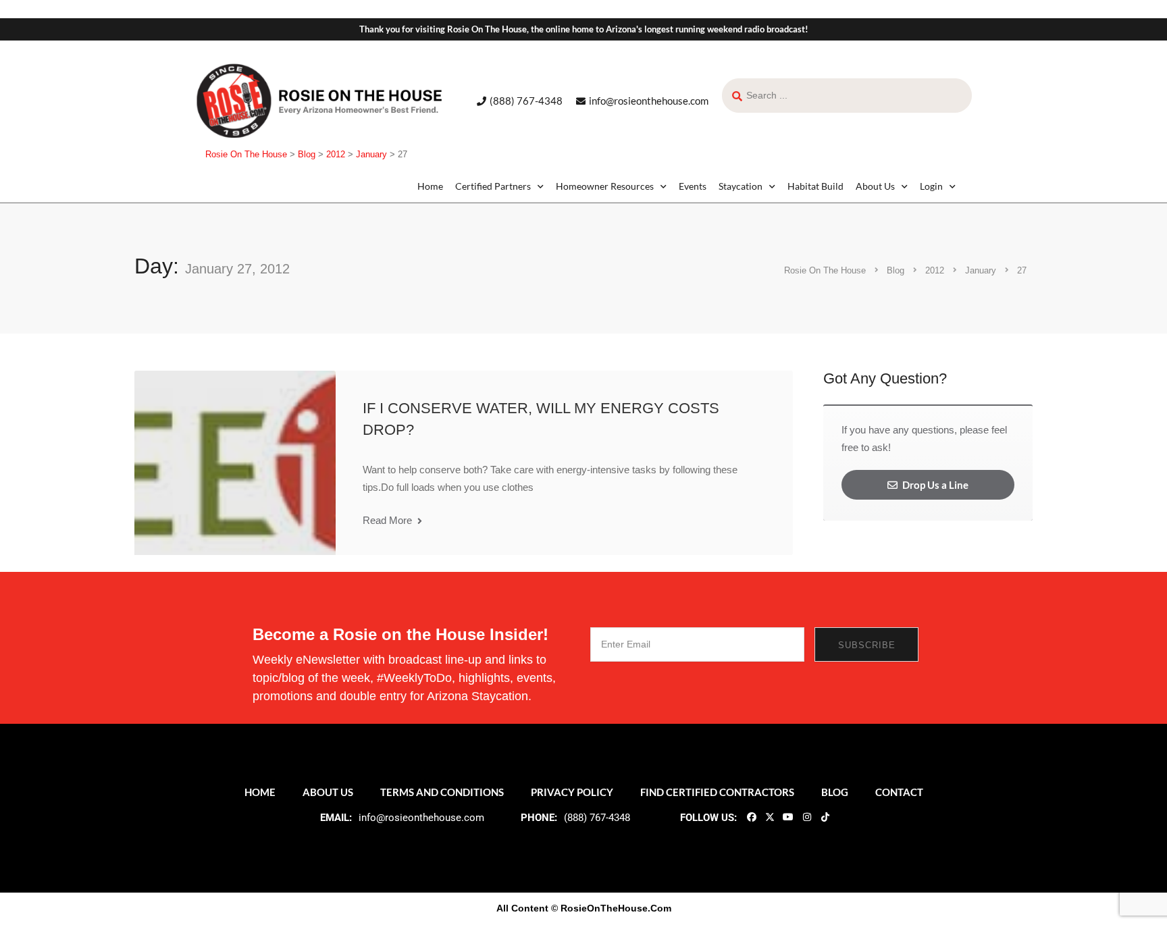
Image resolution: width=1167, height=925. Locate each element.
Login (931, 186)
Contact (899, 792)
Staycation (740, 186)
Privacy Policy (572, 792)
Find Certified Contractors (717, 792)
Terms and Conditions (442, 792)
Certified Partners (493, 186)
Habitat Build (815, 186)
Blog (834, 792)
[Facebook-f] (751, 816)
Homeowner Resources (605, 186)
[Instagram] (806, 816)
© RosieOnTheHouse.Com (611, 908)
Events (692, 186)
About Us (875, 186)
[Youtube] (788, 816)
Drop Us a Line (934, 485)
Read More (389, 520)
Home (430, 186)
